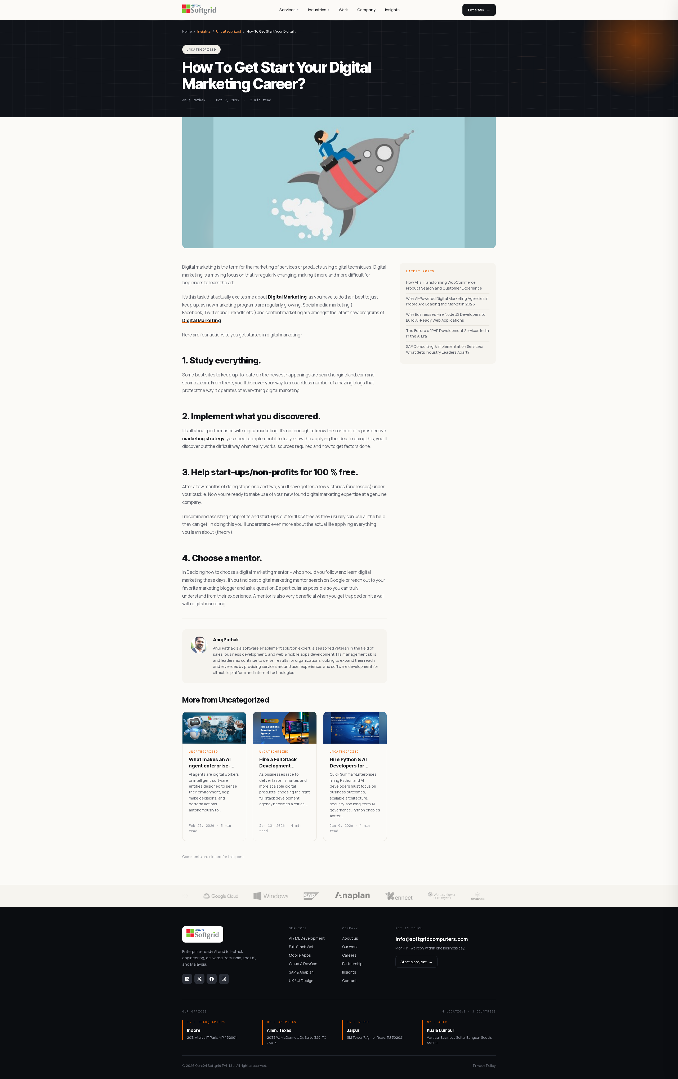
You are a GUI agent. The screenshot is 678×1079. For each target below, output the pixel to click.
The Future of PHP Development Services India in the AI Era (447, 333)
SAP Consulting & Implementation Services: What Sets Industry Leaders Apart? (444, 349)
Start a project (416, 961)
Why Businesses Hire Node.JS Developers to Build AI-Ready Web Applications (445, 317)
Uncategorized (228, 31)
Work (343, 9)
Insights (392, 9)
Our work (350, 946)
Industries (318, 9)
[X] (199, 979)
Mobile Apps (300, 955)
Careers (349, 955)
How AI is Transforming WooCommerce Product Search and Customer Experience (444, 285)
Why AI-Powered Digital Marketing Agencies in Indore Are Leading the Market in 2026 (447, 301)
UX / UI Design (301, 980)
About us (350, 938)
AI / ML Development (307, 938)
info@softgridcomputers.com (431, 939)
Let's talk (479, 9)
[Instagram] (224, 979)
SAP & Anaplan (301, 972)
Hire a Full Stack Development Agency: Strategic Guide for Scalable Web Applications (281, 763)
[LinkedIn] (187, 979)
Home (187, 31)
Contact (349, 980)
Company (366, 9)
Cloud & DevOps (303, 963)
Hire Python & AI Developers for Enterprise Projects (352, 763)
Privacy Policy (484, 1065)
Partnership (352, 963)
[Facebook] (212, 979)
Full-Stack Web (302, 946)
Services (288, 9)
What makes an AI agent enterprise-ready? (210, 763)
